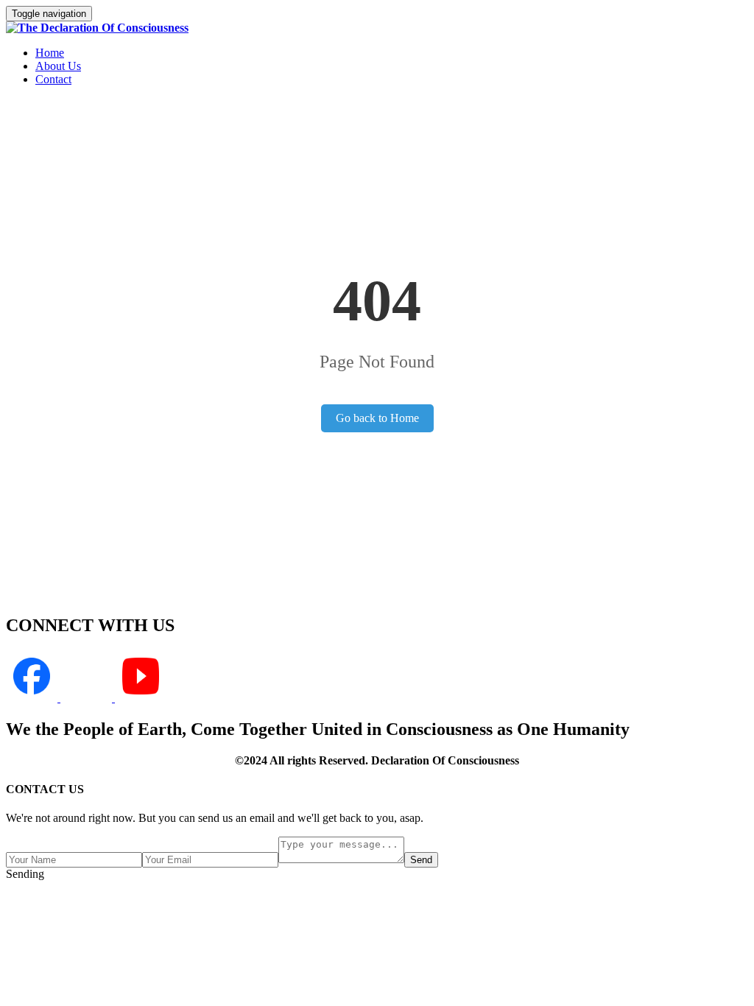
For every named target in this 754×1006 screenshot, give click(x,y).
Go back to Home (377, 418)
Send (421, 859)
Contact (53, 79)
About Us (58, 66)
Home (49, 52)
